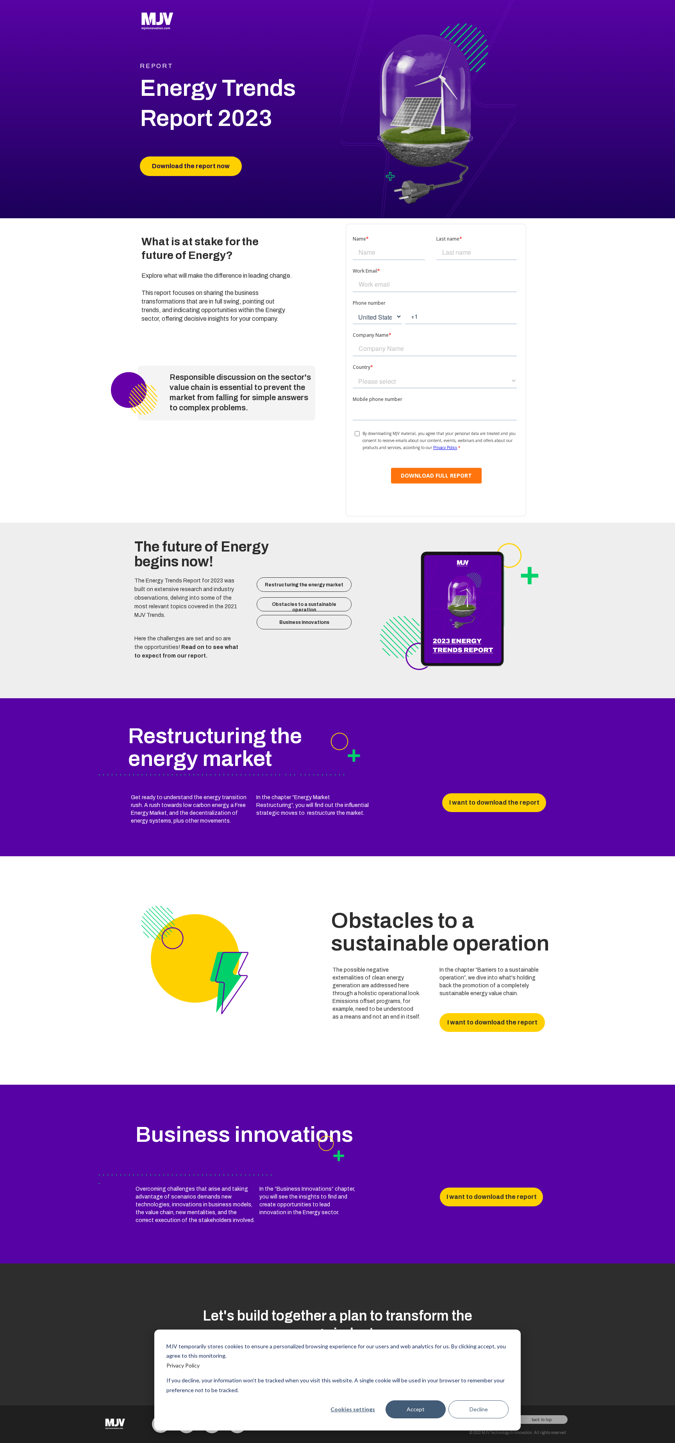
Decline (479, 1409)
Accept (416, 1409)
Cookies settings (352, 1409)
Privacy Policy (183, 1365)
